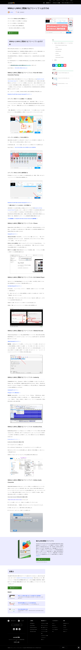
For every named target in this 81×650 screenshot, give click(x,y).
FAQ (52, 631)
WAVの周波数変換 (32, 147)
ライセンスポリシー (20, 647)
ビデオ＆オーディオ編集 (44, 635)
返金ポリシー (65, 631)
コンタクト (64, 627)
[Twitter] (19, 629)
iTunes (57, 47)
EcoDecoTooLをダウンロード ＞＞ (14, 439)
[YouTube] (14, 629)
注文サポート (54, 625)
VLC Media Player (59, 49)
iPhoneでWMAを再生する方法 (23, 609)
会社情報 (64, 625)
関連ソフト (42, 639)
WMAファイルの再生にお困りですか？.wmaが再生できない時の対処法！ (29, 595)
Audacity (57, 53)
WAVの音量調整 (26, 147)
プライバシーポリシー (14, 647)
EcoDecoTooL (58, 55)
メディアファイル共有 (44, 631)
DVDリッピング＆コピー (44, 625)
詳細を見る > (38, 555)
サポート (53, 623)
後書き (55, 60)
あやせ (11, 12)
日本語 (63, 647)
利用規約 (9, 647)
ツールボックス (43, 637)
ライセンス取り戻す (55, 629)
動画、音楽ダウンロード (44, 627)
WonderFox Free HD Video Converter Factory (24, 577)
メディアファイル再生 (44, 629)
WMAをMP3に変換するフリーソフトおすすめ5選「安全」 (27, 602)
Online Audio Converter (60, 57)
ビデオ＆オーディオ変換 (44, 623)
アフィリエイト (65, 629)
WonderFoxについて (66, 623)
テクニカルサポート (55, 627)
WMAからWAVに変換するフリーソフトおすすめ (63, 43)
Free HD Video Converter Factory (61, 45)
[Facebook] (17, 629)
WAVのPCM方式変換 (18, 147)
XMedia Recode (58, 51)
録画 (41, 633)
